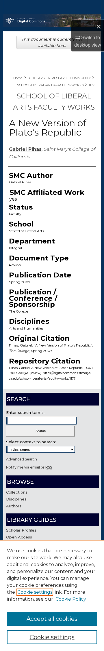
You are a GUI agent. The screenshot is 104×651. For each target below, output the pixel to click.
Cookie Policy (70, 599)
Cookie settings (34, 592)
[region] (52, 595)
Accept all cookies (52, 618)
